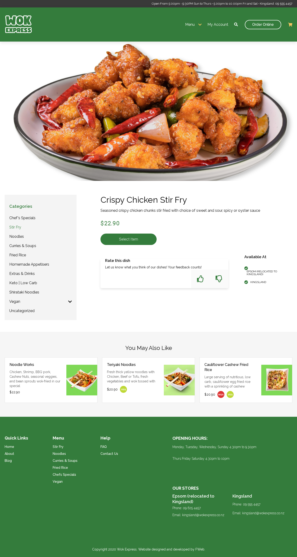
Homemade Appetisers (29, 264)
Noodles (16, 236)
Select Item (128, 239)
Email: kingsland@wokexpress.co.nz (198, 515)
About (9, 454)
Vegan (14, 301)
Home (9, 447)
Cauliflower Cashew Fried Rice (226, 367)
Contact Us (109, 454)
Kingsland (242, 496)
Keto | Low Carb (23, 283)
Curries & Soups (22, 246)
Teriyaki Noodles (121, 364)
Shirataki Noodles (24, 292)
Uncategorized (22, 311)
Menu (190, 24)
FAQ (103, 447)
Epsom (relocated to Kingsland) (193, 499)
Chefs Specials (64, 474)
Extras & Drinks (22, 273)
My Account (217, 24)
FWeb (199, 549)
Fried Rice (17, 255)
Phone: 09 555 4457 (246, 504)
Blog (8, 461)
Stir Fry (15, 227)
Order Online (263, 24)
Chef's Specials (22, 218)
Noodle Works (22, 364)
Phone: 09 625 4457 (186, 508)
